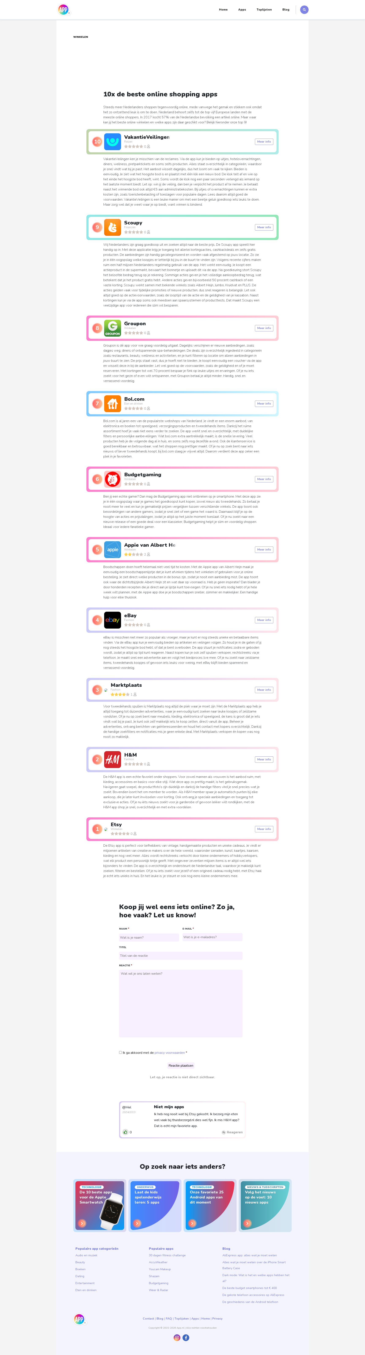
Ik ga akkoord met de (154, 1052)
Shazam (154, 1276)
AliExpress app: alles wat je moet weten (249, 1255)
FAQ (169, 1319)
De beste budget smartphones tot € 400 (249, 1288)
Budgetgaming (158, 1283)
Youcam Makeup (160, 1269)
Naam (124, 928)
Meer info (264, 142)
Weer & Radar (158, 1290)
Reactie (125, 965)
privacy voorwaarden (170, 1052)
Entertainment (84, 1283)
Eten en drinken (86, 1290)
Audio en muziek (86, 1255)
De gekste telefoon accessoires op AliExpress (253, 1295)
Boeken (80, 1269)
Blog (285, 10)
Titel (122, 947)
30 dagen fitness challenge (167, 1255)
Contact (148, 1319)
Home (223, 10)
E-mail (188, 928)
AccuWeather (158, 1262)
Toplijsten (264, 10)
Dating (79, 1276)
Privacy (217, 1319)
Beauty (80, 1262)
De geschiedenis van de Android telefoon (250, 1302)
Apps (242, 10)
